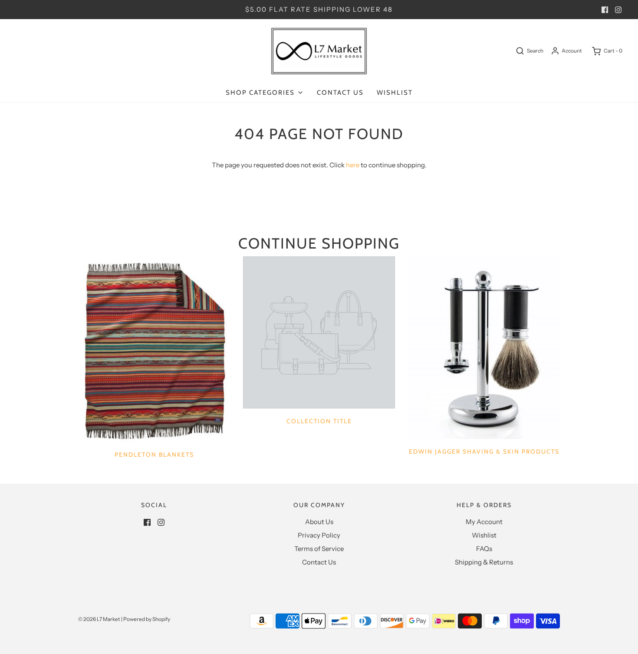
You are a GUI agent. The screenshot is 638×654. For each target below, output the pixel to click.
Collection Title (319, 421)
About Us (319, 522)
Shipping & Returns (484, 562)
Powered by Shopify (146, 619)
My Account (484, 522)
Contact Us (340, 92)
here (352, 165)
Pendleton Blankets (154, 454)
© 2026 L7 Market (99, 619)
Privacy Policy (319, 535)
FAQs (484, 548)
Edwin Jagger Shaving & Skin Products (484, 451)
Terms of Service (319, 548)
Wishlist (395, 92)
